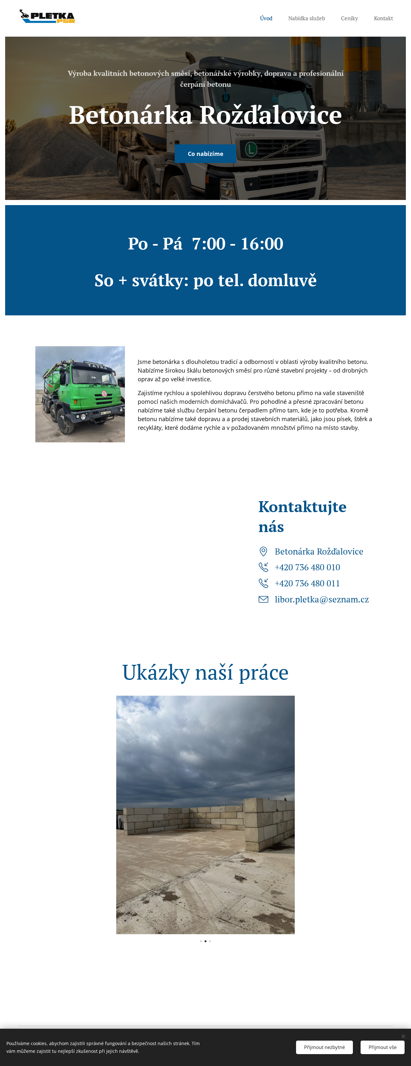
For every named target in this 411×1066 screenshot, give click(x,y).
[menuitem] (269, 18)
